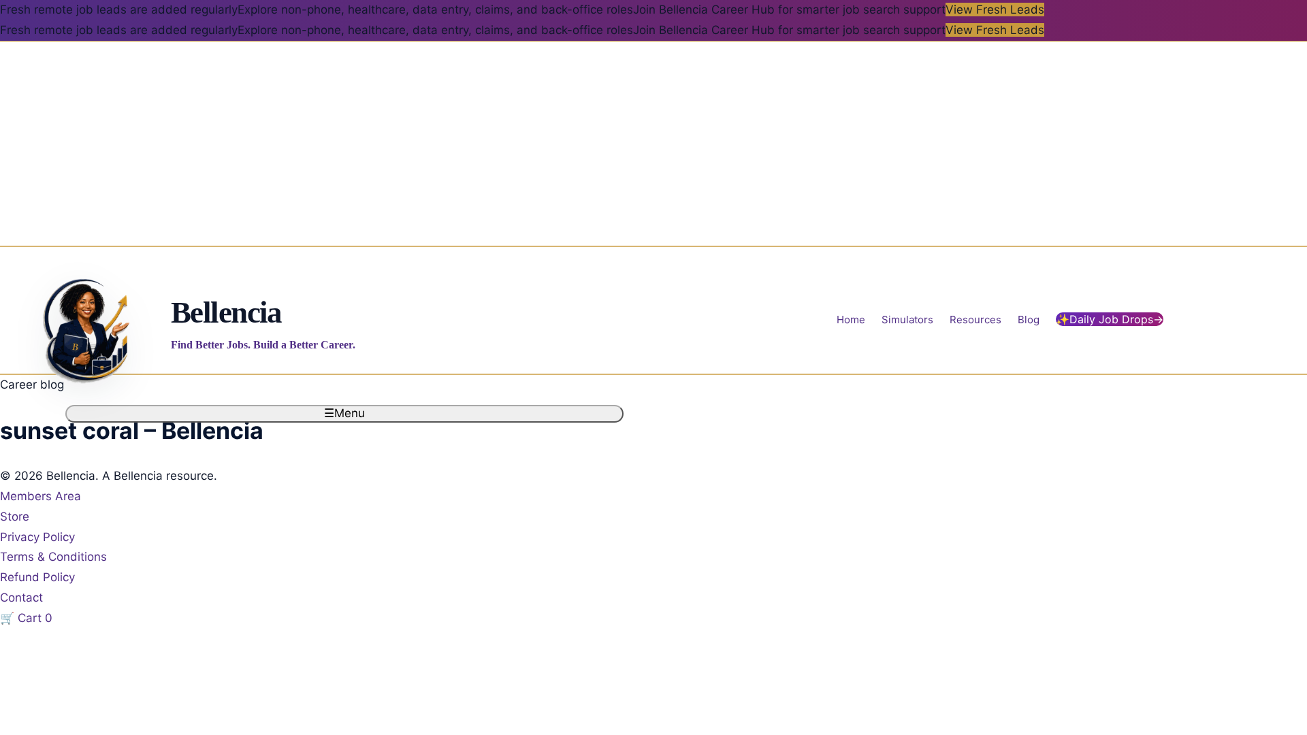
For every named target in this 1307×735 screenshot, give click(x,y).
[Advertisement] (653, 143)
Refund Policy (37, 577)
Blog (1028, 319)
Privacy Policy (37, 537)
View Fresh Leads (995, 9)
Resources (975, 319)
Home (851, 319)
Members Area (40, 496)
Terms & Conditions (53, 557)
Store (14, 516)
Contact (21, 597)
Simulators (907, 319)
